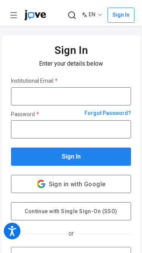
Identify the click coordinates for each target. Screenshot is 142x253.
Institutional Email (34, 81)
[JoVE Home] (35, 15)
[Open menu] (14, 15)
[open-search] (71, 15)
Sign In (71, 156)
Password (25, 114)
